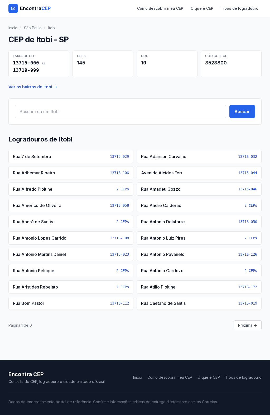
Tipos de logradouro (239, 8)
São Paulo (33, 28)
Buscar (242, 111)
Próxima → (247, 325)
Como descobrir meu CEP (160, 8)
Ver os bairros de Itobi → (32, 86)
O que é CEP (202, 8)
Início (12, 28)
